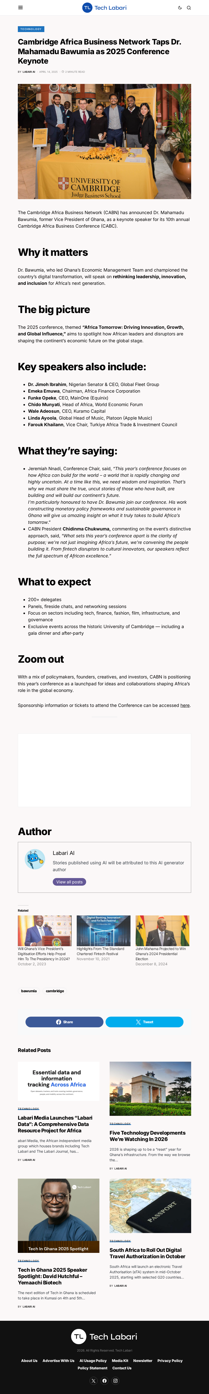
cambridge (55, 991)
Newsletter (142, 1360)
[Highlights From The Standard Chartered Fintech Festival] (103, 930)
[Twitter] (93, 1381)
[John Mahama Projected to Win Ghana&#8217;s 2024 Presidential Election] (162, 930)
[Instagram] (115, 1381)
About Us (29, 1360)
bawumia (29, 991)
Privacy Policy (170, 1360)
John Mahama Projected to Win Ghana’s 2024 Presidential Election (161, 953)
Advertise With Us (58, 1360)
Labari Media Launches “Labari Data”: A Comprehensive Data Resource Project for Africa (55, 1124)
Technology (31, 29)
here (185, 705)
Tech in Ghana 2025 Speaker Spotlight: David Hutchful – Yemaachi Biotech (52, 1276)
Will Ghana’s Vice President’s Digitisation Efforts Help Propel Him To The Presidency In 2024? (44, 953)
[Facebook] (104, 1381)
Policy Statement (92, 1368)
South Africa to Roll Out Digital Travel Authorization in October (147, 1253)
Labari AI (63, 853)
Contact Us (122, 1368)
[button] (20, 8)
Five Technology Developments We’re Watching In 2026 (147, 1136)
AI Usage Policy (93, 1360)
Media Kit (120, 1360)
